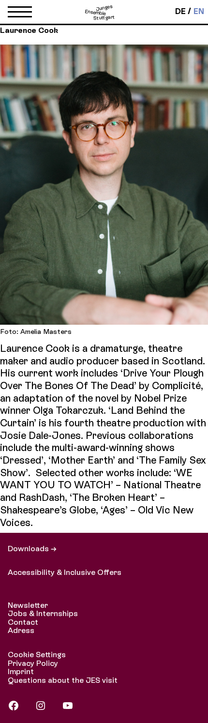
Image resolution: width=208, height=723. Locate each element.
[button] (20, 14)
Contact (23, 622)
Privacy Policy (33, 663)
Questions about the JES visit (63, 680)
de (180, 11)
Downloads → (32, 548)
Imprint (21, 671)
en (198, 11)
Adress (21, 630)
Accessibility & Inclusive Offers (64, 572)
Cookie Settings (37, 654)
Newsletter (28, 605)
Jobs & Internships (43, 613)
